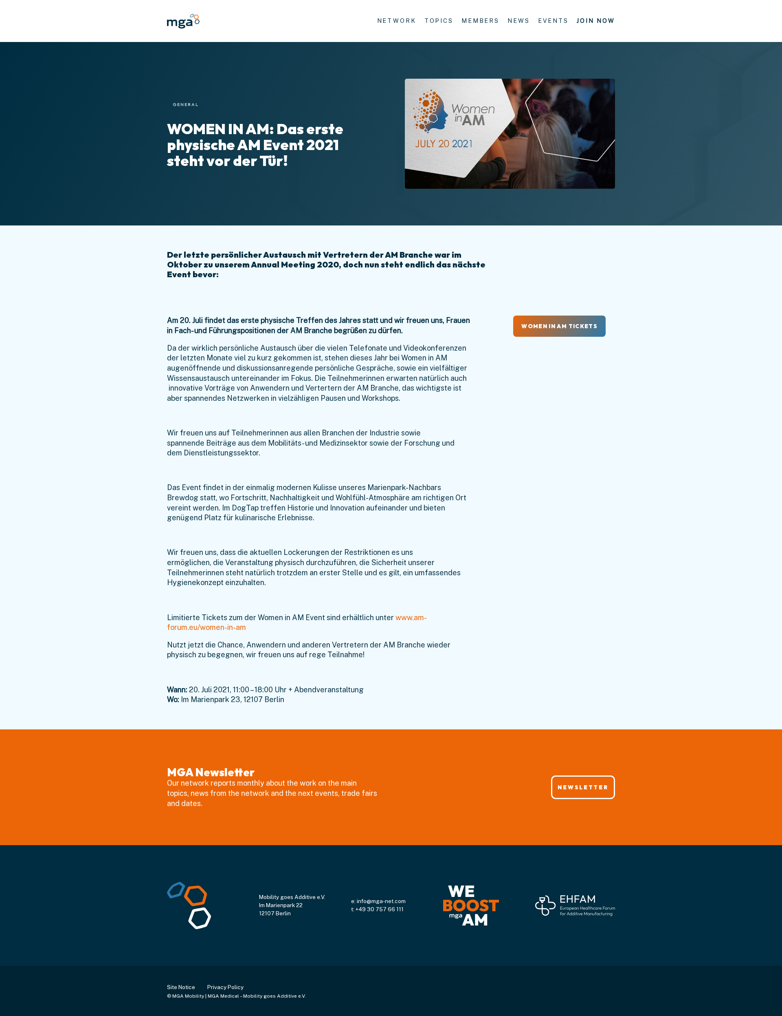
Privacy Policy (225, 987)
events (553, 20)
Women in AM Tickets (559, 326)
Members (480, 20)
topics (438, 20)
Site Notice (181, 987)
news (518, 20)
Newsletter (583, 787)
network (396, 20)
